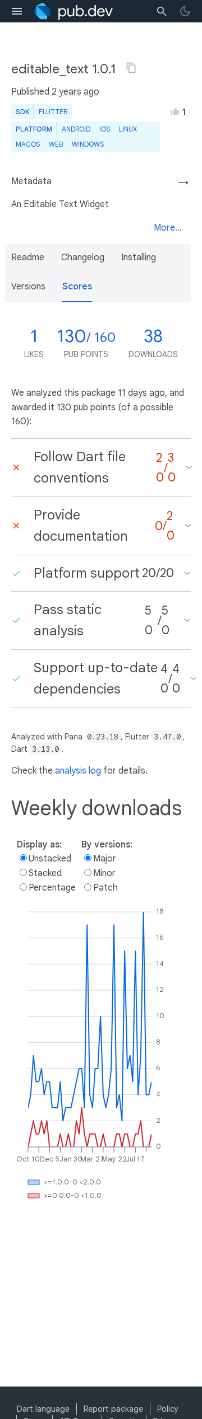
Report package (113, 1409)
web (56, 144)
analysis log (78, 770)
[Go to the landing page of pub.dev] (73, 11)
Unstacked (50, 858)
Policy (167, 1409)
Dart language (43, 1409)
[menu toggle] (17, 11)
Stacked (45, 873)
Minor (104, 873)
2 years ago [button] (75, 91)
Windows (88, 144)
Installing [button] (138, 257)
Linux (128, 129)
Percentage (52, 887)
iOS (104, 129)
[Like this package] (175, 111)
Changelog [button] (82, 257)
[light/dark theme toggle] (185, 11)
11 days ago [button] (141, 393)
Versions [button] (28, 286)
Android (76, 129)
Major (104, 858)
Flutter (53, 111)
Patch (105, 887)
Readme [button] (27, 257)
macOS (28, 144)
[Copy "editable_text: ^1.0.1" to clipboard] (131, 67)
